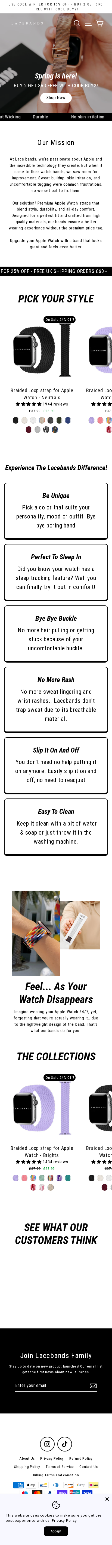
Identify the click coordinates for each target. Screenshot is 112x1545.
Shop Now (55, 97)
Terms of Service (60, 1466)
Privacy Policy (52, 1458)
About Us (27, 1458)
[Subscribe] (92, 1386)
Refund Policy (81, 1458)
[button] (29, 404)
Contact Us (88, 1466)
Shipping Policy (27, 1466)
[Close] (107, 1499)
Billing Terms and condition (56, 1475)
